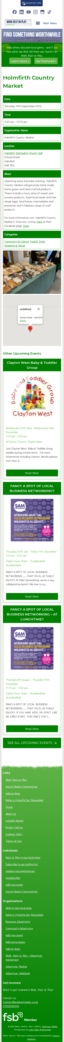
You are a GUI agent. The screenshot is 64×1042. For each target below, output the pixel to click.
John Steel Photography (40, 1029)
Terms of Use (14, 841)
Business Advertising (18, 921)
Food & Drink (37, 241)
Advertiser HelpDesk (18, 973)
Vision (9, 807)
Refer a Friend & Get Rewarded (24, 800)
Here (39, 221)
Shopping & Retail (14, 245)
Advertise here (33, 3)
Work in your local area (19, 908)
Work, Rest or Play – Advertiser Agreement (24, 957)
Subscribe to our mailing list (22, 864)
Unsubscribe (13, 878)
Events (23, 320)
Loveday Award (14, 820)
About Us (11, 813)
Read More (33, 473)
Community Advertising (19, 928)
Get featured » (46, 61)
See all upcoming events (32, 742)
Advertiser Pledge (16, 966)
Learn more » (20, 61)
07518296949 (11, 1006)
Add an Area (13, 793)
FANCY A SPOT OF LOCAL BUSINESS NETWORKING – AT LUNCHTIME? (32, 614)
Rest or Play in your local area (23, 857)
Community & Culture (16, 241)
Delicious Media (50, 1026)
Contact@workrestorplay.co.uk (20, 1002)
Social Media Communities (22, 786)
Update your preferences (20, 871)
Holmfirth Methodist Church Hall (23, 153)
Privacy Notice (14, 827)
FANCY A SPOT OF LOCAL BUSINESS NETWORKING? (32, 488)
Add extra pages (15, 942)
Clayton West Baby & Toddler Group (32, 365)
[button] (30, 329)
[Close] (38, 309)
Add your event (14, 884)
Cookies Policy (14, 834)
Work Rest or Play (16, 779)
